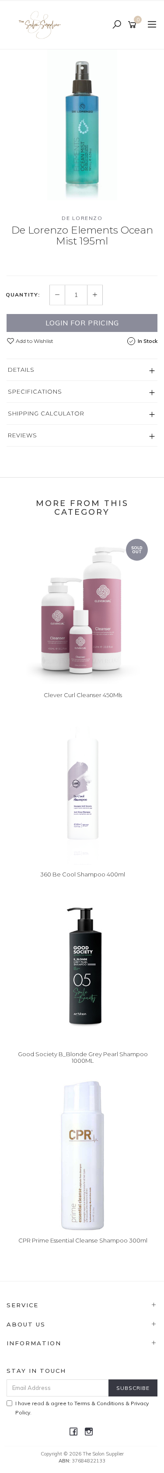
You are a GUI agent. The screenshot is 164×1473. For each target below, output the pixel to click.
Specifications (35, 391)
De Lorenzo (82, 218)
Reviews (22, 435)
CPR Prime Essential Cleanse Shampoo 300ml (82, 1240)
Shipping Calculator (46, 413)
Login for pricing (82, 322)
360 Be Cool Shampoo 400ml (82, 874)
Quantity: (23, 294)
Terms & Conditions (99, 1403)
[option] (82, 124)
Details (21, 369)
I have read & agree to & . (82, 1408)
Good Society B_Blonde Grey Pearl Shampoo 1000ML (83, 1058)
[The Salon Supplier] (42, 24)
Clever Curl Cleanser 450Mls (83, 694)
